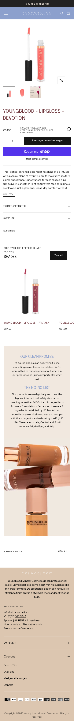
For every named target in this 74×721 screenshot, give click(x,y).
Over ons (9, 671)
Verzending (27, 130)
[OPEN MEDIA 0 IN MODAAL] (61, 80)
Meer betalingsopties (37, 159)
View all (58, 255)
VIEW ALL (62, 551)
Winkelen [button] (10, 643)
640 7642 (20, 616)
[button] (6, 13)
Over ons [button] (9, 656)
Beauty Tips (10, 665)
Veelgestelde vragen (15, 678)
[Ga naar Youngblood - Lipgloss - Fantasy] (30, 290)
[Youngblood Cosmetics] (37, 574)
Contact (8, 684)
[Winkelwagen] (68, 13)
